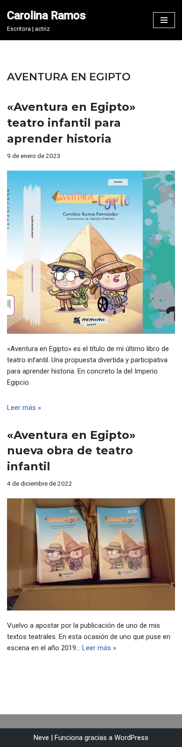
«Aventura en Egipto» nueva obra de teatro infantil (71, 450)
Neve (41, 737)
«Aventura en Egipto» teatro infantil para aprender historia (71, 122)
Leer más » (24, 407)
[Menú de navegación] (164, 20)
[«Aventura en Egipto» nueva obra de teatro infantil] (91, 554)
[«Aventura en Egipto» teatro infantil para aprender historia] (91, 252)
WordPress (131, 737)
